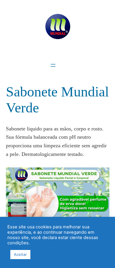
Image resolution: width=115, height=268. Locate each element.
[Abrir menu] (53, 65)
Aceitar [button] (20, 254)
